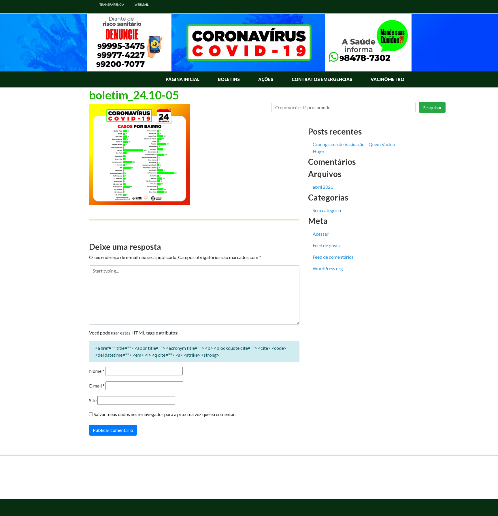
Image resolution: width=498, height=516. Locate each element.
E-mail (97, 385)
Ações (265, 79)
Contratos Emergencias (322, 79)
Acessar (321, 234)
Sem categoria (327, 210)
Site (93, 400)
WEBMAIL (141, 4)
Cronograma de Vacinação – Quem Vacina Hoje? (354, 147)
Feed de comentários (333, 257)
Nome (96, 371)
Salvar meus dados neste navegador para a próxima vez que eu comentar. (164, 414)
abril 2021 (323, 187)
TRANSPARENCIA (111, 4)
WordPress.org (328, 268)
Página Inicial (182, 79)
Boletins (229, 79)
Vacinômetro (387, 79)
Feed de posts (326, 245)
